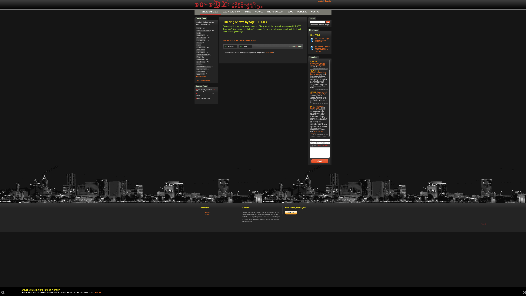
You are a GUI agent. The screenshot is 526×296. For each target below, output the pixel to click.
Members (302, 12)
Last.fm (207, 212)
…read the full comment (316, 132)
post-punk (201, 47)
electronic (201, 62)
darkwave (201, 52)
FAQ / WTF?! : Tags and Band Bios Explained (322, 40)
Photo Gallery (275, 12)
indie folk (200, 59)
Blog (290, 12)
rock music (201, 38)
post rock (200, 74)
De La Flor (314, 71)
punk (199, 28)
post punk (201, 50)
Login (320, 1)
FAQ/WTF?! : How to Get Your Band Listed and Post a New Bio (322, 49)
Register (328, 1)
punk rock (201, 40)
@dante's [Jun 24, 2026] (317, 107)
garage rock (201, 69)
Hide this (98, 293)
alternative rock (203, 31)
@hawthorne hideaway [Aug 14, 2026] (318, 73)
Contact (316, 12)
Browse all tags (201, 76)
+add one (269, 53)
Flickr (207, 214)
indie (199, 33)
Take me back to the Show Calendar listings (239, 41)
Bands (248, 12)
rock (199, 45)
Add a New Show (231, 12)
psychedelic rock (203, 67)
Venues (259, 12)
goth (198, 64)
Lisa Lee (313, 92)
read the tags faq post (203, 80)
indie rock (201, 35)
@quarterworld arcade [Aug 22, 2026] (319, 93)
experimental (202, 55)
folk (198, 57)
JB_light (313, 61)
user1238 (313, 106)
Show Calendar (210, 12)
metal (199, 43)
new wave (201, 71)
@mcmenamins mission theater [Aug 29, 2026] (318, 64)
